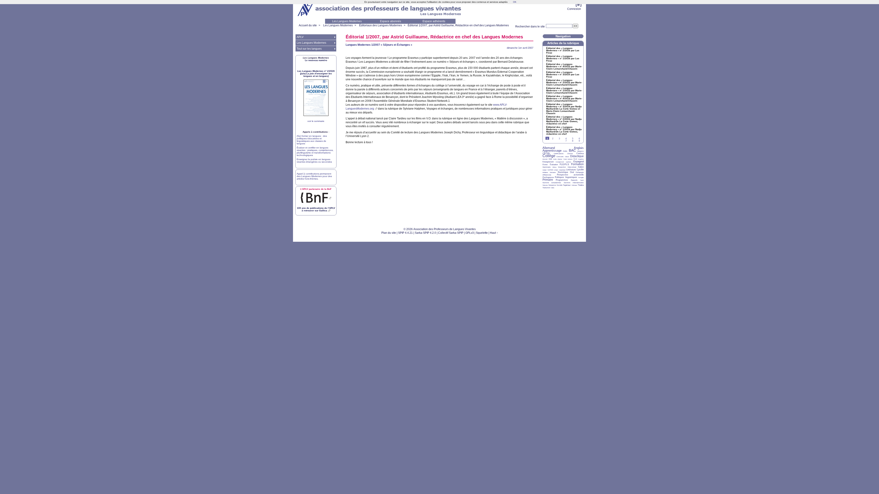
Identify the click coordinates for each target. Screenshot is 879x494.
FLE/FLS (564, 164)
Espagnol (578, 161)
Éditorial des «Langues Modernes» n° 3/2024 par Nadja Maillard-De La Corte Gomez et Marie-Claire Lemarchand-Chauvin (564, 109)
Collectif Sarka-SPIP (450, 232)
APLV (300, 37)
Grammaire (547, 167)
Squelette (482, 232)
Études (545, 164)
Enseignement (548, 162)
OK (514, 2)
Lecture (550, 170)
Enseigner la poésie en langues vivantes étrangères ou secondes (314, 160)
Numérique (563, 172)
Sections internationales (574, 182)
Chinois (570, 153)
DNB (550, 159)
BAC (572, 150)
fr (578, 5)
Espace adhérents (434, 21)
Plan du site (388, 232)
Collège (549, 156)
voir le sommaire (315, 121)
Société (559, 185)
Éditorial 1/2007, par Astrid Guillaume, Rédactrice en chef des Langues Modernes (458, 25)
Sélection (545, 185)
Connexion (574, 9)
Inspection (562, 167)
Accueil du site (308, 25)
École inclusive (568, 159)
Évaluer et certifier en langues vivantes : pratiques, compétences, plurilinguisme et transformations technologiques (315, 151)
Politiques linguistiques (566, 177)
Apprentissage (552, 150)
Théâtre (581, 185)
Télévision (574, 185)
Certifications (559, 153)
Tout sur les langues (309, 48)
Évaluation (554, 165)
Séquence (552, 185)
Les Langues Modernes (347, 21)
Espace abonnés (390, 21)
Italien (581, 167)
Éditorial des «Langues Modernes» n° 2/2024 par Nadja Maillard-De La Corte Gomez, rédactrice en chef (564, 120)
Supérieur (567, 185)
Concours (560, 156)
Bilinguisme (580, 151)
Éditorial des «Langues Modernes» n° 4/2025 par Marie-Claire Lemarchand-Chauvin (564, 66)
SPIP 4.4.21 (405, 232)
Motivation (553, 172)
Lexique (556, 170)
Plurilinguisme (548, 177)
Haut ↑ (494, 232)
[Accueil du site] (306, 9)
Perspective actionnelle (570, 175)
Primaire (548, 179)
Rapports (574, 180)
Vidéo (552, 187)
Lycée (580, 169)
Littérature (571, 170)
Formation (577, 164)
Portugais (581, 177)
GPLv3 (469, 232)
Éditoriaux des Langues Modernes (380, 25)
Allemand (549, 148)
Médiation (545, 172)
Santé (582, 180)
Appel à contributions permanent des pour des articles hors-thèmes (314, 176)
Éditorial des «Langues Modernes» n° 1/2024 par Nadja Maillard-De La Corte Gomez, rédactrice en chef (564, 130)
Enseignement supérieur (563, 162)
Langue (545, 170)
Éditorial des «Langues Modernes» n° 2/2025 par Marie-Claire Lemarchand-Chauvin (564, 82)
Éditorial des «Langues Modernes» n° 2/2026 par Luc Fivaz (562, 50)
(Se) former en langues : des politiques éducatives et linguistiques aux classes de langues (312, 140)
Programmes (562, 180)
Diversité (545, 159)
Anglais (579, 148)
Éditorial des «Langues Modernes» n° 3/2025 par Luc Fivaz (562, 74)
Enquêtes (581, 159)
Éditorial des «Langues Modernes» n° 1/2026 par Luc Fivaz (562, 58)
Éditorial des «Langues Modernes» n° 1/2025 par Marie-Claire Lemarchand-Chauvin (564, 90)
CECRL (546, 153)
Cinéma (580, 153)
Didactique (577, 156)
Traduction (546, 187)
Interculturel (572, 167)
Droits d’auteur (557, 159)
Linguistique (562, 170)
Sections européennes (552, 182)
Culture (567, 156)
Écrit (575, 159)
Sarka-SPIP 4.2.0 (425, 232)
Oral (572, 172)
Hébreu (554, 167)
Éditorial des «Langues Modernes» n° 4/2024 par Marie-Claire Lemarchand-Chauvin (564, 98)
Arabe (565, 151)
